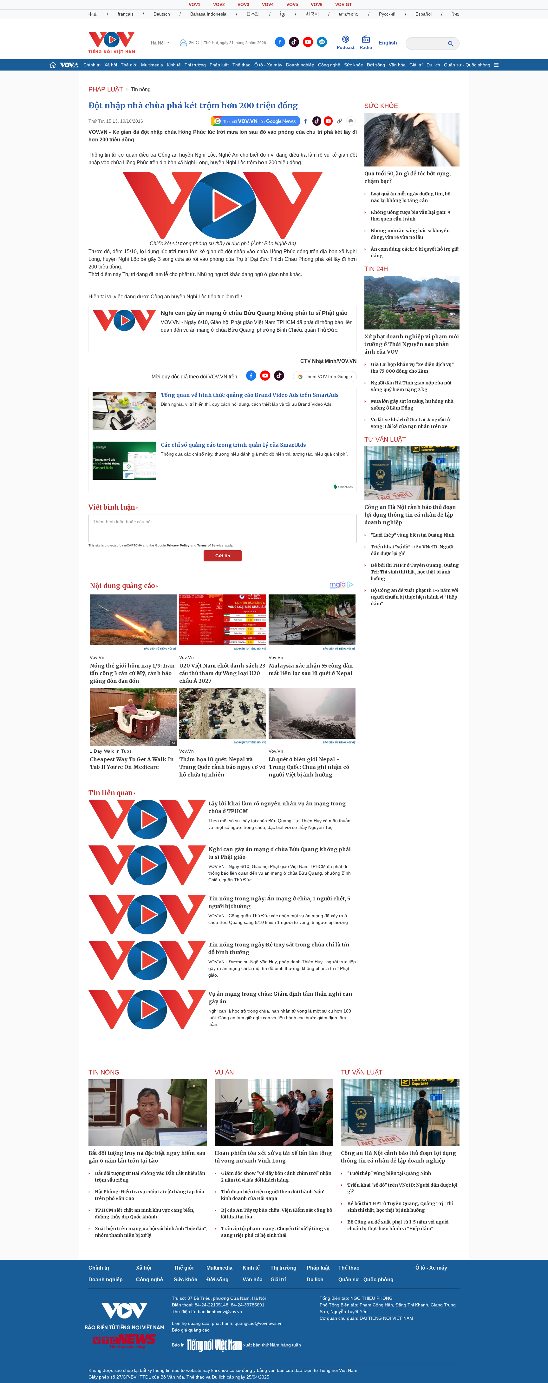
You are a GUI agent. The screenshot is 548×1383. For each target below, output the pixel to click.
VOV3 (243, 4)
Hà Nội (158, 42)
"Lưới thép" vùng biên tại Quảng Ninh (412, 535)
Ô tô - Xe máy (268, 64)
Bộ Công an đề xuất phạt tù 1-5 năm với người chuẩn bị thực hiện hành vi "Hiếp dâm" (414, 597)
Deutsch (161, 14)
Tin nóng (141, 89)
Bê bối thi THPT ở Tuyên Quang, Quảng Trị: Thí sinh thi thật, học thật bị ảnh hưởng (415, 571)
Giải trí (416, 64)
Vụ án (224, 1072)
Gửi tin (222, 555)
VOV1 (194, 4)
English (388, 42)
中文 (92, 14)
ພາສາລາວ (349, 14)
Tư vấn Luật (385, 439)
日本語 (253, 14)
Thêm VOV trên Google (328, 376)
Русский (387, 14)
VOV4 (268, 4)
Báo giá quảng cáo (191, 1329)
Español (423, 14)
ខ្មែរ (282, 14)
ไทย (456, 14)
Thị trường (195, 64)
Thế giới (129, 64)
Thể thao (241, 64)
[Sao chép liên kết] (339, 121)
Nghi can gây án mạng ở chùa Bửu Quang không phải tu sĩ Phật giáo (254, 313)
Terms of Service (210, 545)
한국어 (312, 14)
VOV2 (219, 4)
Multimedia (152, 64)
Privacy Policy (178, 545)
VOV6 (317, 4)
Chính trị (92, 64)
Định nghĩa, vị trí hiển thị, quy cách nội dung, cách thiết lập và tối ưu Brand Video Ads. (247, 404)
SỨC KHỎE (381, 105)
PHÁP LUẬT (105, 89)
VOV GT (343, 4)
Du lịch (433, 64)
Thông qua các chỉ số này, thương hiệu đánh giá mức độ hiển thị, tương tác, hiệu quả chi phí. (254, 454)
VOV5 (292, 4)
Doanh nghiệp (300, 64)
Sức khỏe (353, 64)
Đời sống (376, 64)
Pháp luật (219, 64)
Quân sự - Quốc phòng (467, 64)
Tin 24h (376, 268)
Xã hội (110, 64)
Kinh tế (174, 64)
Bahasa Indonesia (208, 14)
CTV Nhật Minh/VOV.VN (328, 361)
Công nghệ (329, 64)
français (126, 14)
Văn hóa (397, 64)
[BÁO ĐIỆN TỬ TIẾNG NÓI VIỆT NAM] (111, 42)
